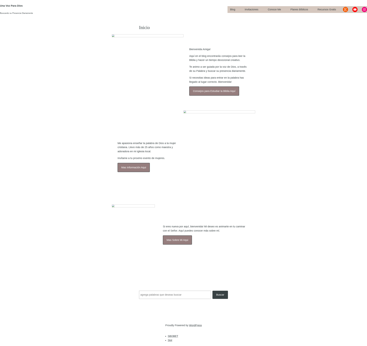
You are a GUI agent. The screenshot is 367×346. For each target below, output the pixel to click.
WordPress (195, 325)
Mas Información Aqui (133, 167)
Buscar (220, 294)
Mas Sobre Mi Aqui (177, 240)
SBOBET (173, 336)
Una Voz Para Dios (11, 5)
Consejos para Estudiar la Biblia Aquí (214, 91)
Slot (170, 340)
